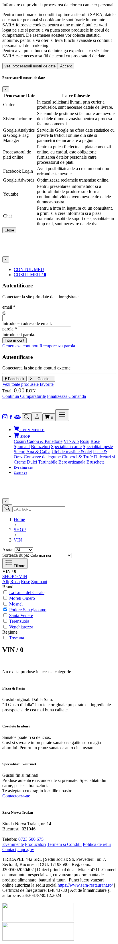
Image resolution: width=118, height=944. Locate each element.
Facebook (15, 379)
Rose (95, 441)
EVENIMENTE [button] (31, 430)
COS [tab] (30, 274)
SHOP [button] (25, 436)
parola (9, 328)
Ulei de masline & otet (72, 451)
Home (19, 519)
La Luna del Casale (26, 592)
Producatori (35, 844)
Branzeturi (40, 446)
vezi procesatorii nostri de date (30, 66)
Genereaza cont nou (20, 345)
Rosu (84, 441)
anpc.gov (25, 849)
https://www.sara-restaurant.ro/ (85, 885)
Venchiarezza (21, 626)
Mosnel (16, 604)
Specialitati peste (98, 446)
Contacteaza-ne (16, 795)
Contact (20, 472)
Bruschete (95, 462)
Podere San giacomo (27, 609)
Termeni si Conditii (64, 844)
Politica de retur (97, 844)
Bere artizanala (71, 462)
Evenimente (23, 467)
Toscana (16, 637)
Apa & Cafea (38, 451)
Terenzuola (19, 621)
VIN (68, 441)
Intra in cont (14, 340)
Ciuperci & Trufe (77, 456)
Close (9, 230)
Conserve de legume (42, 456)
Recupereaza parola (57, 345)
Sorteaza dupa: (15, 555)
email (8, 307)
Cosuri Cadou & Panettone (38, 441)
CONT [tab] (29, 269)
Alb (75, 441)
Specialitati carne (66, 446)
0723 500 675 (31, 839)
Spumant (22, 446)
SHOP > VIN (14, 576)
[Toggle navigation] (62, 415)
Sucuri (19, 451)
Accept (66, 66)
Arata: (7, 549)
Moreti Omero (22, 598)
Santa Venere (21, 615)
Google (43, 379)
